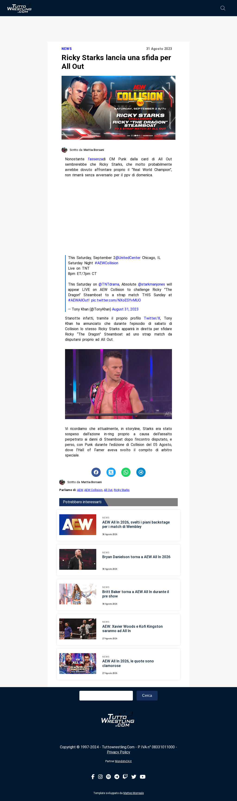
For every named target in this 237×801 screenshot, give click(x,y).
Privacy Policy (118, 752)
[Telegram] (116, 777)
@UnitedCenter (127, 258)
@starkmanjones (151, 284)
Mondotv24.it (123, 761)
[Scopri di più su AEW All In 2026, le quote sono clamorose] (77, 664)
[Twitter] (133, 777)
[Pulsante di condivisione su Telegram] (141, 472)
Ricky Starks (122, 490)
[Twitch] (125, 777)
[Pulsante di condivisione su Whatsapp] (126, 472)
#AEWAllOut (78, 300)
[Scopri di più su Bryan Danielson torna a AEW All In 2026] (77, 560)
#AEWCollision (106, 263)
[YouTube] (143, 777)
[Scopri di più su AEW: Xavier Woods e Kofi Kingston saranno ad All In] (77, 629)
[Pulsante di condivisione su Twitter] (111, 472)
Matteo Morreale (133, 793)
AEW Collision (93, 490)
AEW (80, 490)
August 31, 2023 (125, 309)
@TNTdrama (109, 284)
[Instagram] (100, 777)
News (67, 49)
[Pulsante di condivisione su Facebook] (96, 472)
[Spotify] (108, 777)
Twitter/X (152, 318)
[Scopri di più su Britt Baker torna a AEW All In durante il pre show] (77, 595)
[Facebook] (93, 777)
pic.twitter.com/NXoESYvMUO (116, 300)
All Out (108, 490)
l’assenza (95, 159)
